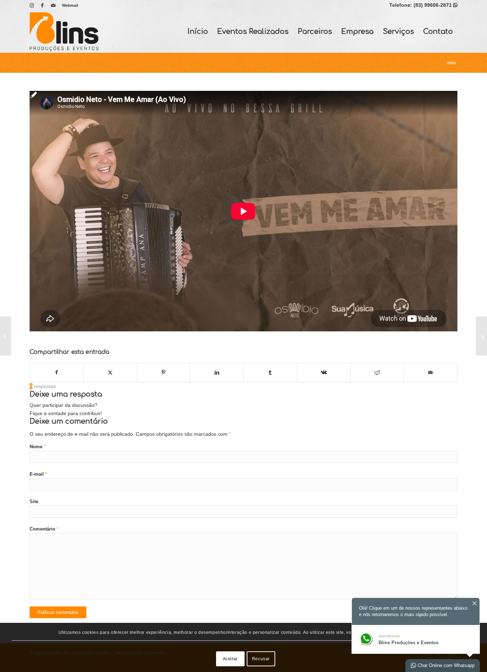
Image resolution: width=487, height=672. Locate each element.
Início (198, 31)
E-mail (38, 474)
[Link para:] (5, 336)
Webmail (70, 5)
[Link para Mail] (53, 5)
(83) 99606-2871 (435, 5)
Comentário (44, 529)
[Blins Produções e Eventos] (64, 31)
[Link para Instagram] (31, 5)
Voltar (451, 63)
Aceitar (230, 658)
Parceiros (315, 31)
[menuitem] (68, 5)
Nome (38, 446)
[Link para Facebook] (42, 5)
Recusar (261, 658)
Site (34, 501)
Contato (438, 31)
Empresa (357, 31)
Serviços (398, 31)
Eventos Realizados (252, 31)
